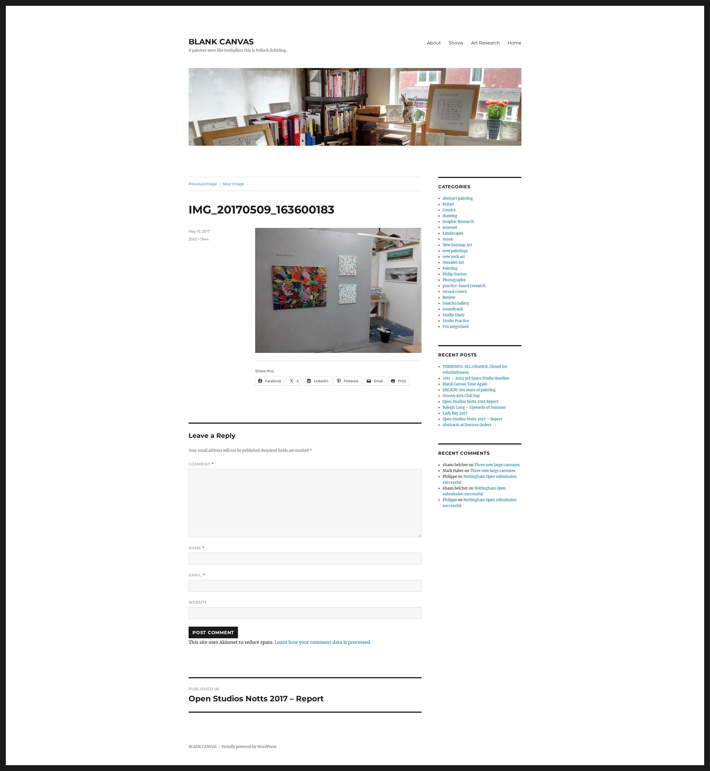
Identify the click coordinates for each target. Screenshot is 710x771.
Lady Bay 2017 (455, 413)
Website (198, 602)
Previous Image (203, 184)
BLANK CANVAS (221, 41)
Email (197, 575)
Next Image (233, 184)
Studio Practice (456, 320)
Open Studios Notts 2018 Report (470, 401)
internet (450, 227)
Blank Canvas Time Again (465, 384)
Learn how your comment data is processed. (323, 642)
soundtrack (453, 309)
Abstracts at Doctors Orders (467, 425)
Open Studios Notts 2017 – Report (472, 419)
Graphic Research (458, 221)
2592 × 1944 (199, 239)
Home (514, 43)
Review (449, 297)
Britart (448, 204)
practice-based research (464, 285)
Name (197, 548)
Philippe (450, 500)
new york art (454, 256)
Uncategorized (455, 326)
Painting (450, 268)
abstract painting (458, 198)
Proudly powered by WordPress (249, 746)
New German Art (457, 245)
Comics (449, 210)
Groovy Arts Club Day (461, 395)
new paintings (455, 250)
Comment (201, 464)
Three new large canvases (497, 465)
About (434, 43)
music (448, 239)
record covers (455, 291)
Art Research (485, 43)
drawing (450, 216)
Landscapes (453, 233)
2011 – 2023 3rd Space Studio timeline (476, 378)
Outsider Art (453, 262)
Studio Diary (453, 315)
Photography (454, 280)
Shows (456, 43)
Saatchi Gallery (456, 303)
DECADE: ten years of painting (469, 390)
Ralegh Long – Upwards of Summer (474, 407)
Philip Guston (455, 274)
